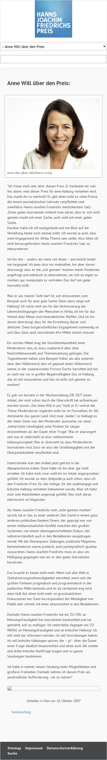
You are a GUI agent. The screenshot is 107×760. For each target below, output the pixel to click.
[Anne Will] (53, 133)
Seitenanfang (21, 712)
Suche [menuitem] (12, 753)
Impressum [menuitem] (34, 748)
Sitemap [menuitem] (14, 748)
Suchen (103, 59)
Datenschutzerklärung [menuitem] (65, 748)
